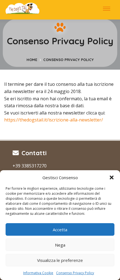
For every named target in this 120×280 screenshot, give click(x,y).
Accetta (60, 229)
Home (32, 59)
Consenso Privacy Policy (75, 273)
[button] (111, 177)
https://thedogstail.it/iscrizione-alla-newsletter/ (53, 120)
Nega (60, 245)
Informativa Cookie (38, 273)
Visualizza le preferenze (60, 260)
